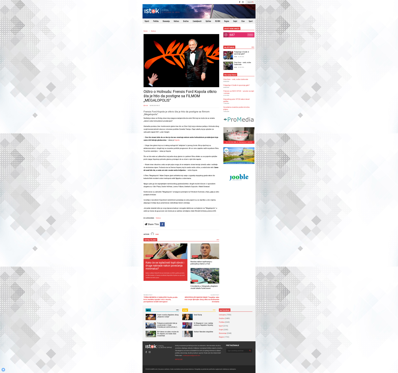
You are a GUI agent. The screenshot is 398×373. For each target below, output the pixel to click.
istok (146, 105)
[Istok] (162, 11)
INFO (148, 310)
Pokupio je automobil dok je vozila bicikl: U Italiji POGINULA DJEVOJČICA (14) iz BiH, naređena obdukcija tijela (168, 327)
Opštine (208, 21)
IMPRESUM (178, 359)
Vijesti (147, 21)
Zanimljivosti (197, 21)
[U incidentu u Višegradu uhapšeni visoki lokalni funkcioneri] (205, 276)
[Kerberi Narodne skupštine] (187, 334)
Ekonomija (166, 21)
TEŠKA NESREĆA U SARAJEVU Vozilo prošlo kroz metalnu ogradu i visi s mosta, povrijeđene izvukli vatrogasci (161, 299)
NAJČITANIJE (229, 47)
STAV (185, 310)
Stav (243, 21)
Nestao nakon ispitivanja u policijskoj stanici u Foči (201, 262)
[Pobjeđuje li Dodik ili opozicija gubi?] (228, 55)
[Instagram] (243, 2)
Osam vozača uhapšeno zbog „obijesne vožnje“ (167, 316)
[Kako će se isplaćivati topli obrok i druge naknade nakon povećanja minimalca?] (165, 251)
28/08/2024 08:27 (155, 105)
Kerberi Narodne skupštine (203, 332)
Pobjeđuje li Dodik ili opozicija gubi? (241, 53)
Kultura (176, 21)
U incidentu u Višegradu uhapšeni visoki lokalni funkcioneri (204, 287)
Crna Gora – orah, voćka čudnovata (235, 79)
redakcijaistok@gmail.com (191, 355)
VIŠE (252, 47)
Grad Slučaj (198, 315)
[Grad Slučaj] (187, 317)
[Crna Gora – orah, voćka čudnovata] (228, 66)
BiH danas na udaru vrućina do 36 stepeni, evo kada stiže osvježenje (168, 334)
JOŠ (217, 239)
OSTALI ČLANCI (150, 240)
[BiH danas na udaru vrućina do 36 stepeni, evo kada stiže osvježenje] (151, 334)
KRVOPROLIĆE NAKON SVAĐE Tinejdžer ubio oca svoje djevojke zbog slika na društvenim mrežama (201, 299)
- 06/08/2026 (240, 56)
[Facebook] (239, 2)
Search (250, 2)
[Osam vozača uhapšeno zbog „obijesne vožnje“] (151, 317)
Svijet (235, 21)
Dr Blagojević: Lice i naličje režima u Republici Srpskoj (203, 324)
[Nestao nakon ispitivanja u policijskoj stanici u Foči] (205, 251)
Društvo (186, 21)
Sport (251, 21)
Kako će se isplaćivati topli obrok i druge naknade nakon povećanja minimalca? (165, 265)
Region (226, 21)
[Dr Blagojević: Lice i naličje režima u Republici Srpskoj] (187, 325)
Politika (156, 21)
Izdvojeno (222, 315)
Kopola (176, 140)
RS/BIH (217, 21)
